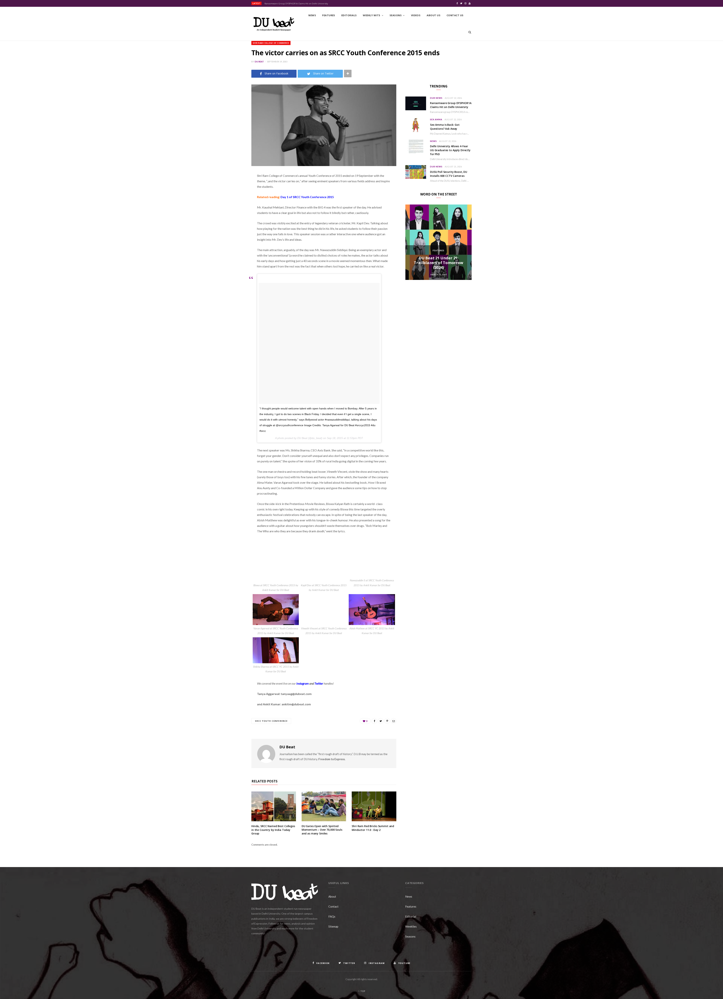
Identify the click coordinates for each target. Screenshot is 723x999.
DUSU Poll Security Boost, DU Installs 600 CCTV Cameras (448, 174)
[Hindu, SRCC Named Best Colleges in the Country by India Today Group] (273, 806)
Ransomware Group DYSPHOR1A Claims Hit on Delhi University (296, 3)
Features (328, 15)
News (312, 15)
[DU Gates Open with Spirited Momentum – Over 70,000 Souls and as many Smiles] (324, 806)
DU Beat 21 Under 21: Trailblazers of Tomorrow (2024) (438, 262)
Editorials (349, 15)
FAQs (331, 916)
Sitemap (333, 926)
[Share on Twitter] (232, 196)
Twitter (318, 683)
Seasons (396, 15)
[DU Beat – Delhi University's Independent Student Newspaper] (273, 24)
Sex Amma (436, 119)
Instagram (302, 683)
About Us (433, 15)
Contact (333, 906)
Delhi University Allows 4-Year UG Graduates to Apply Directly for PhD (450, 150)
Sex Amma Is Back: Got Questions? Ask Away (445, 126)
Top (362, 991)
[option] (438, 242)
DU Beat (259, 61)
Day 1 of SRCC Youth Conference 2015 (307, 197)
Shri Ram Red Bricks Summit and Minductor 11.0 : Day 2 (373, 828)
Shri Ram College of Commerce (271, 42)
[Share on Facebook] (232, 187)
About (332, 896)
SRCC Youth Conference (271, 720)
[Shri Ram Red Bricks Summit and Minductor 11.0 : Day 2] (374, 806)
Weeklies (411, 926)
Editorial (410, 916)
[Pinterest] (232, 206)
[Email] (232, 215)
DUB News (436, 98)
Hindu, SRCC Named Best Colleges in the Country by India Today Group (273, 829)
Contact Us (455, 15)
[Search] (470, 32)
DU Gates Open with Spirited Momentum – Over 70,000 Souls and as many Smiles (322, 829)
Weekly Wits (371, 15)
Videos (416, 15)
